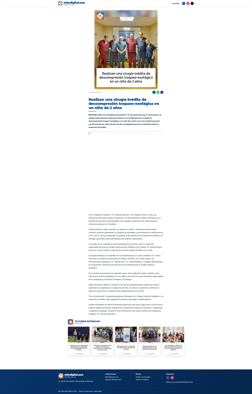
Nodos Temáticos (142, 380)
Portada (175, 3)
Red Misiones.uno (111, 377)
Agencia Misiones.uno (113, 380)
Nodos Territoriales (143, 377)
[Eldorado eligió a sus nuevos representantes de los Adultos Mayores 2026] (149, 341)
